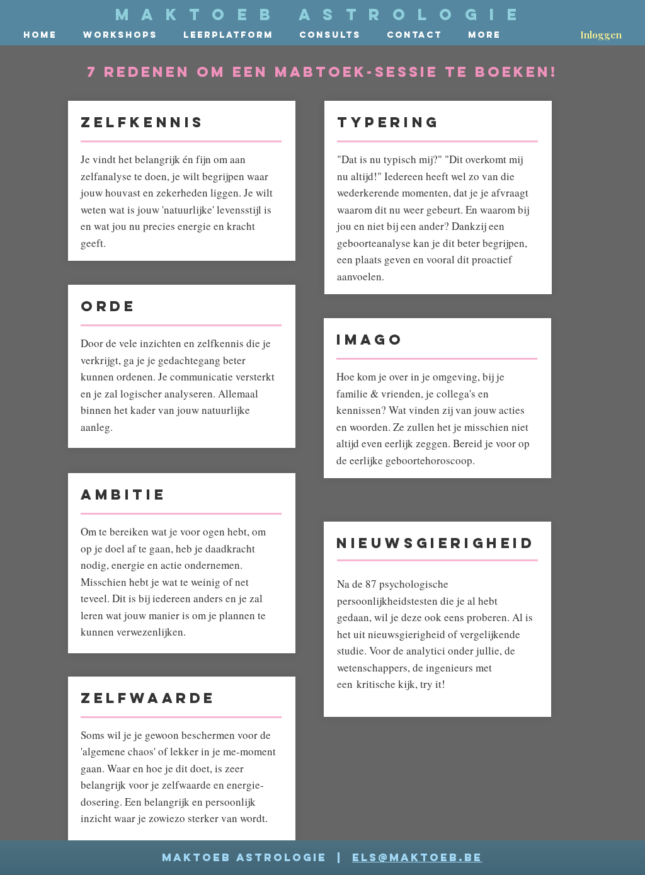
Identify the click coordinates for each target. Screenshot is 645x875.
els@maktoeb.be (417, 857)
